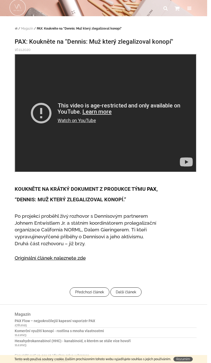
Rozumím (183, 359)
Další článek (126, 292)
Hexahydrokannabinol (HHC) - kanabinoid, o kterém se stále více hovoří (73, 341)
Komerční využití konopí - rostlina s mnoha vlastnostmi (59, 331)
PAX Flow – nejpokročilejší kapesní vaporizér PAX (55, 321)
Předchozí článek (89, 292)
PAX (151, 189)
